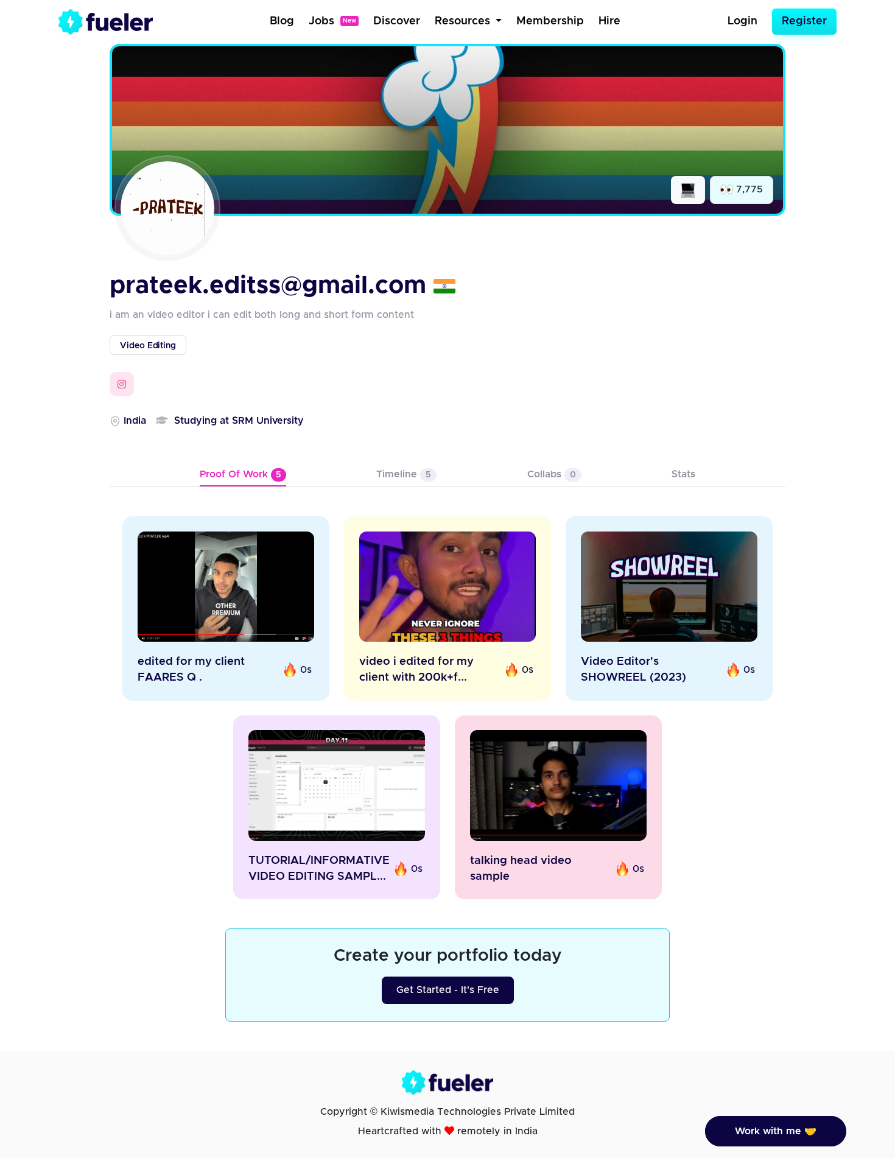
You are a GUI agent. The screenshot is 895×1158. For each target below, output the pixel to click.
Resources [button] (464, 21)
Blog (282, 21)
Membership (550, 21)
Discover (396, 21)
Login (742, 21)
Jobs (332, 21)
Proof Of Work (240, 474)
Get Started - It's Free (447, 990)
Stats (683, 474)
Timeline (403, 474)
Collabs (551, 474)
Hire (609, 21)
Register (804, 21)
